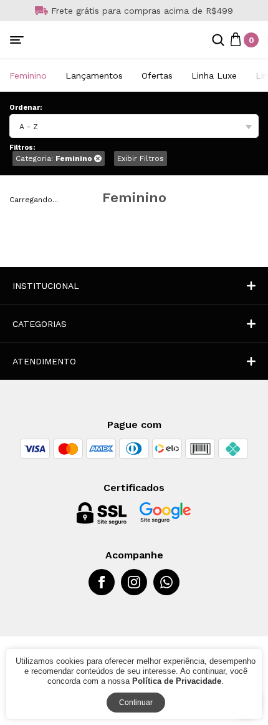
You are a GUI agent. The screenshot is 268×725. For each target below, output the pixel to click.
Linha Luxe (214, 75)
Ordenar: (25, 107)
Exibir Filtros (140, 158)
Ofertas (157, 75)
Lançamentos (94, 75)
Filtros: (22, 147)
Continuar (136, 702)
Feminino (28, 75)
